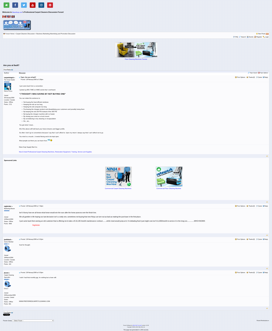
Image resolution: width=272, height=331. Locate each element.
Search (243, 37)
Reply (266, 77)
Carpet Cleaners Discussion (25, 34)
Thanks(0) (251, 77)
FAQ (236, 37)
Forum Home (9, 34)
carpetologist (9, 77)
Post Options (241, 77)
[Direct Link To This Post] (19, 77)
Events (251, 37)
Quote (260, 77)
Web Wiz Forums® (137, 325)
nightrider (8, 206)
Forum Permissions (262, 320)
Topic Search (253, 73)
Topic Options (264, 73)
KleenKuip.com (17, 12)
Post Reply (7, 69)
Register (259, 37)
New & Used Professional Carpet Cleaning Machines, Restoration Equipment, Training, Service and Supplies (55, 152)
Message (22, 73)
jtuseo (6, 273)
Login (267, 37)
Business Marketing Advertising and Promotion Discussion (55, 34)
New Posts (261, 34)
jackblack (7, 239)
